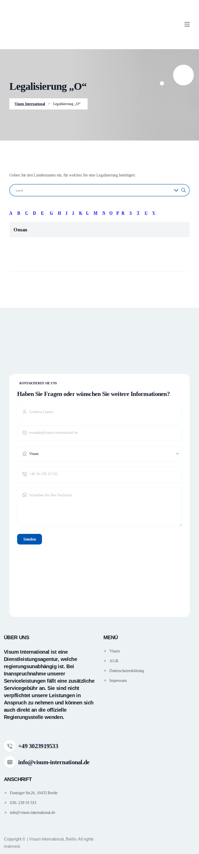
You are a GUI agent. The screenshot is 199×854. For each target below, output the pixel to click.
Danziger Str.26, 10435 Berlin (34, 793)
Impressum (118, 680)
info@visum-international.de (32, 812)
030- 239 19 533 (23, 802)
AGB (113, 661)
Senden (29, 539)
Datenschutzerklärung (126, 670)
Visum (114, 651)
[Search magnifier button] (183, 190)
